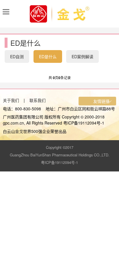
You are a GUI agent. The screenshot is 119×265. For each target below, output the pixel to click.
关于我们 (11, 100)
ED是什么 (48, 56)
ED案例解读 (82, 56)
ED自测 (17, 56)
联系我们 (37, 100)
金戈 (19, 131)
